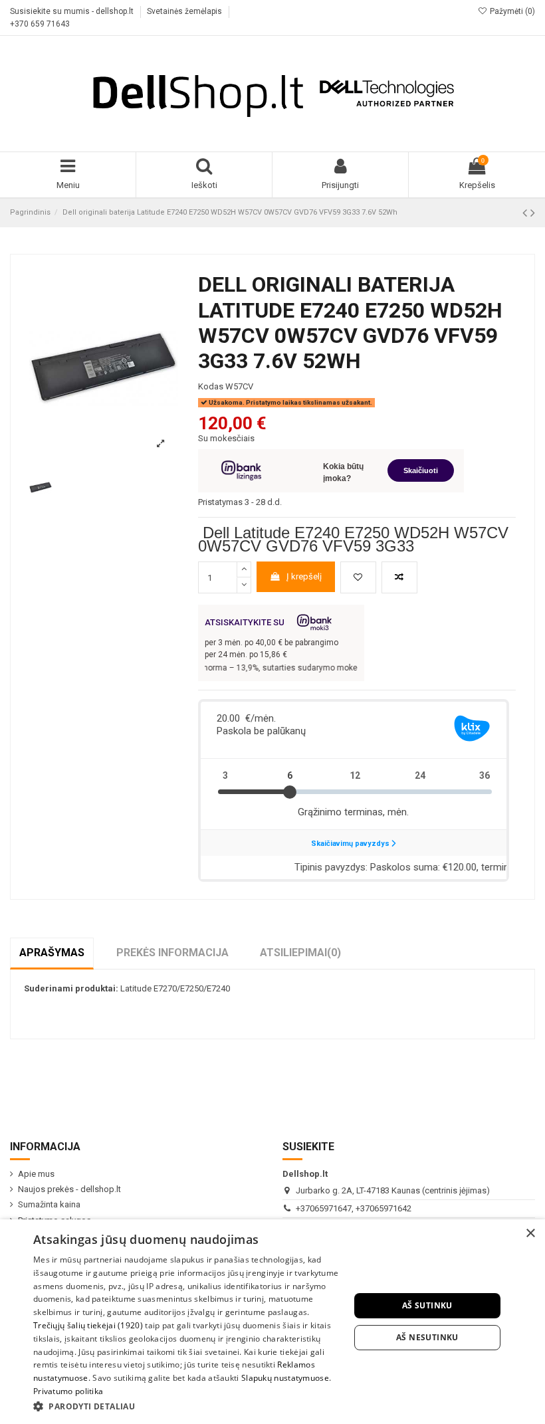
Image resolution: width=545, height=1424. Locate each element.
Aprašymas (51, 952)
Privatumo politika (68, 1391)
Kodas (210, 386)
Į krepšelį (304, 576)
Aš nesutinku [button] (427, 1337)
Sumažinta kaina (49, 1204)
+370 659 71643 (40, 24)
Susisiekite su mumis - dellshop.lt (73, 11)
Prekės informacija (172, 952)
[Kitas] (532, 213)
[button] (186, 1406)
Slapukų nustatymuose (285, 1377)
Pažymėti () (511, 11)
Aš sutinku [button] (427, 1305)
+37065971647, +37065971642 (353, 1208)
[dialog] (272, 1321)
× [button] (530, 1234)
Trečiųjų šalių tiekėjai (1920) (88, 1325)
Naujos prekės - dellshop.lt (69, 1189)
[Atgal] (526, 213)
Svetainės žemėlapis (185, 11)
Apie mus (36, 1174)
